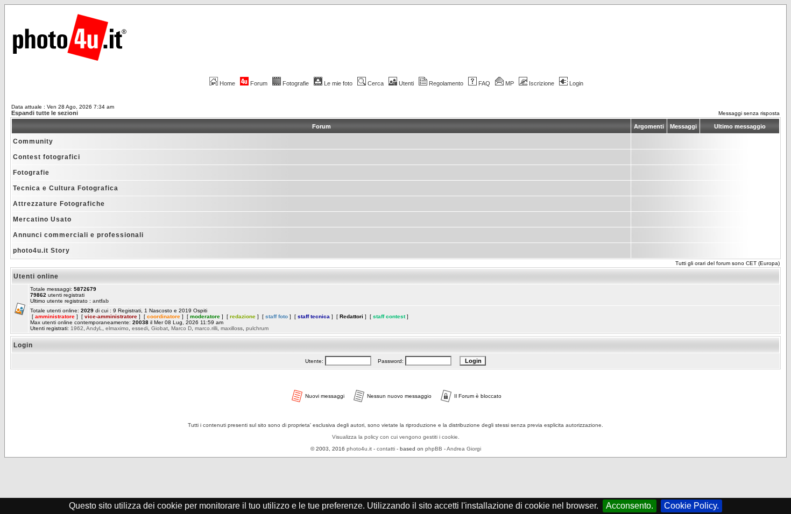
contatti (386, 449)
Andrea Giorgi (464, 449)
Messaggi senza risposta (749, 113)
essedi (140, 328)
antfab (101, 301)
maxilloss (232, 328)
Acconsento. (629, 505)
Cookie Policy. (691, 505)
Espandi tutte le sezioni (44, 113)
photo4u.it (359, 449)
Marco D (181, 328)
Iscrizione (541, 83)
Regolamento (446, 83)
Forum (258, 83)
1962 (76, 328)
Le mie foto (338, 83)
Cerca (376, 83)
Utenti (406, 83)
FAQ (484, 83)
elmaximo (117, 328)
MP (509, 83)
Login (576, 83)
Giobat (159, 328)
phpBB (433, 449)
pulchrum (257, 328)
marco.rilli (206, 328)
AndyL (94, 328)
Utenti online (36, 276)
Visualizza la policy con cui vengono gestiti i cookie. (396, 437)
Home (227, 83)
